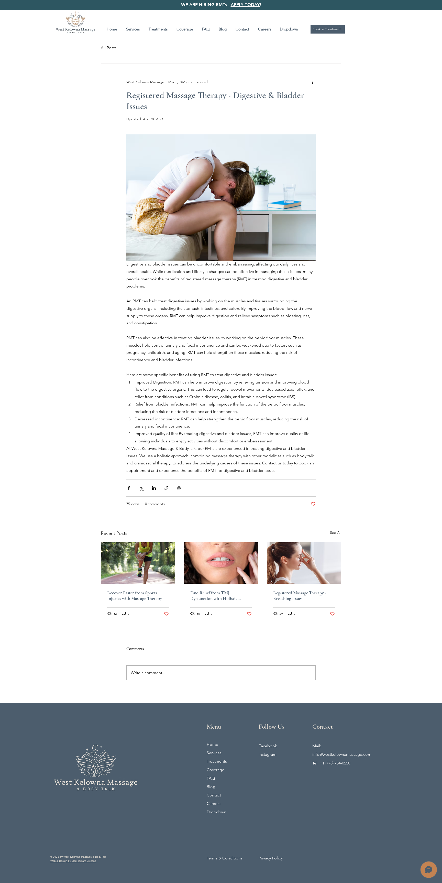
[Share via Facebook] (128, 488)
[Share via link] (166, 488)
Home (212, 744)
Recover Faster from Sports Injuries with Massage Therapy (134, 595)
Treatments (217, 761)
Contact (214, 795)
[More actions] (313, 82)
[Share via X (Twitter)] (141, 488)
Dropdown (216, 812)
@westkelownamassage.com (345, 754)
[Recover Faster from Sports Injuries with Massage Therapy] (138, 563)
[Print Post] (178, 488)
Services (214, 752)
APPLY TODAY (245, 4)
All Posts (108, 47)
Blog (211, 786)
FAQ (211, 778)
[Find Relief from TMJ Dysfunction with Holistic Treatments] (221, 563)
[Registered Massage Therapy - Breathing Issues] (304, 563)
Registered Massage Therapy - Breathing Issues (299, 595)
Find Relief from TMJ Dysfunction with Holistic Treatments (214, 595)
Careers (213, 803)
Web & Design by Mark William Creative (73, 860)
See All (335, 532)
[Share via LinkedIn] (153, 488)
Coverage (215, 769)
